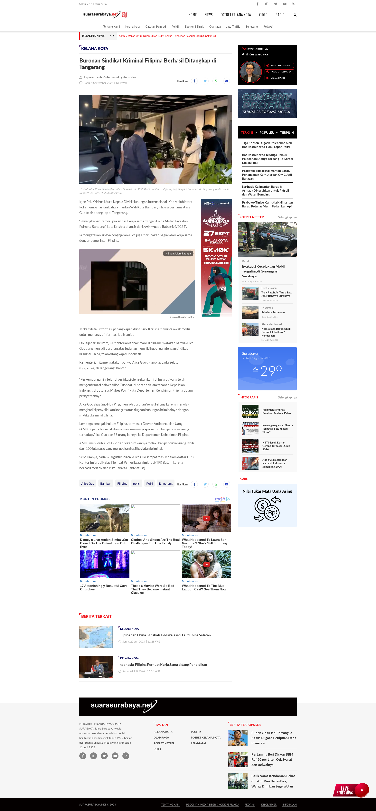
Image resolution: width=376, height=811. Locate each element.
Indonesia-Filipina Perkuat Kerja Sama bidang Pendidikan (162, 664)
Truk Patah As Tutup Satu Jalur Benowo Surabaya (276, 294)
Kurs (157, 749)
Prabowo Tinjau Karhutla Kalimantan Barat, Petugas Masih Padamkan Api (267, 204)
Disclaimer (269, 804)
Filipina (122, 483)
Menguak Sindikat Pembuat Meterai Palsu (276, 411)
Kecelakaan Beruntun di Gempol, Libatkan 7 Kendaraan (276, 332)
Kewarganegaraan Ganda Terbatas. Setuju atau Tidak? (277, 429)
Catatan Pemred (156, 26)
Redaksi (268, 26)
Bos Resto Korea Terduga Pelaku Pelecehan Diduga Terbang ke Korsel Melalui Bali (267, 158)
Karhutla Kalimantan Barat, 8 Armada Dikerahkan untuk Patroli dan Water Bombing (265, 190)
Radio (280, 14)
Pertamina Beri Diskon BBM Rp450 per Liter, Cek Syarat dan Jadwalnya (272, 759)
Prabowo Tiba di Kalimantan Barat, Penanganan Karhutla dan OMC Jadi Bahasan (267, 174)
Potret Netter (164, 743)
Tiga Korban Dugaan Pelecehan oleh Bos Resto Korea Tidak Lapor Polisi (267, 144)
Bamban (105, 483)
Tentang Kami (111, 26)
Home (193, 14)
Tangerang (166, 483)
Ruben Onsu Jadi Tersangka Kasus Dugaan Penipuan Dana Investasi (273, 738)
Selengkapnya (287, 217)
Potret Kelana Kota (236, 14)
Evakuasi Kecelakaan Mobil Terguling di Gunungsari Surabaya (263, 271)
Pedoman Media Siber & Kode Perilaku (212, 804)
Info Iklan (289, 804)
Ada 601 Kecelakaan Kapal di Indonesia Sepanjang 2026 (274, 463)
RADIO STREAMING (280, 65)
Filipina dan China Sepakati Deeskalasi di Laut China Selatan (164, 635)
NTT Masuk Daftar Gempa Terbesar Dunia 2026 (276, 446)
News (209, 14)
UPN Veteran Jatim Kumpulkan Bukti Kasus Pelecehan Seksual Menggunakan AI (167, 35)
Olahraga (215, 26)
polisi (136, 483)
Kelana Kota (132, 26)
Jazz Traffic (233, 26)
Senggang (252, 26)
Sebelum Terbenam (273, 312)
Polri (149, 483)
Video (263, 14)
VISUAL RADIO (278, 78)
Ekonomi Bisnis (194, 26)
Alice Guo (87, 483)
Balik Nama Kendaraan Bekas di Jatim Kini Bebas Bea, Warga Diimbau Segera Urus (273, 781)
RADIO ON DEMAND (281, 71)
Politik (176, 26)
